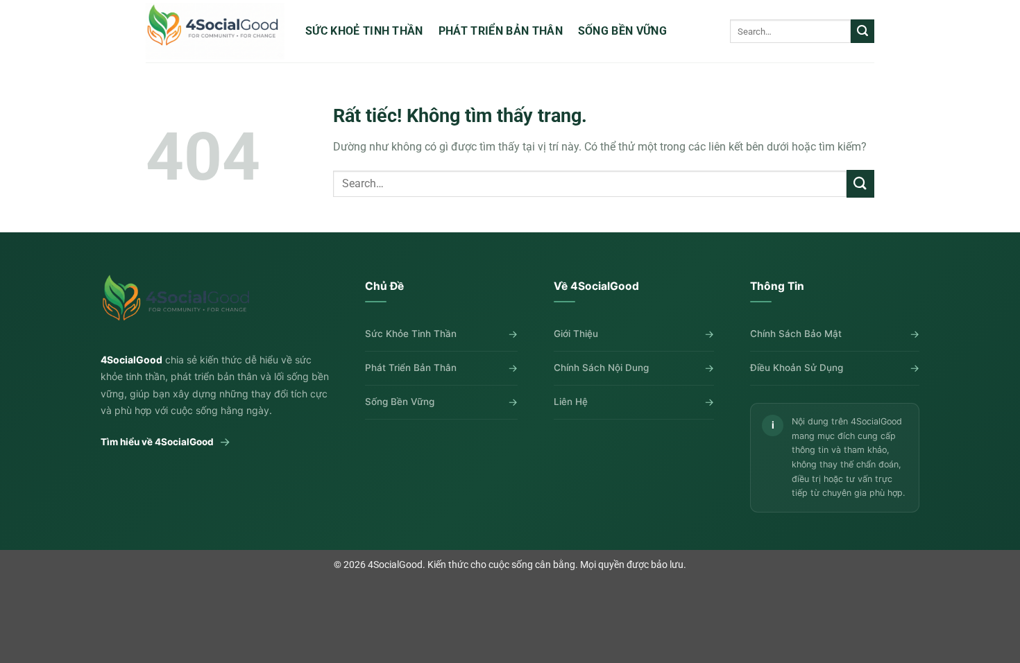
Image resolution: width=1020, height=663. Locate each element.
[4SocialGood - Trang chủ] (179, 304)
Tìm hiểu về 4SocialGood (165, 442)
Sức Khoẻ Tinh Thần (364, 30)
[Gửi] (862, 31)
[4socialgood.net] (215, 31)
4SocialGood (395, 565)
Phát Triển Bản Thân (501, 30)
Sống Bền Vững (622, 30)
